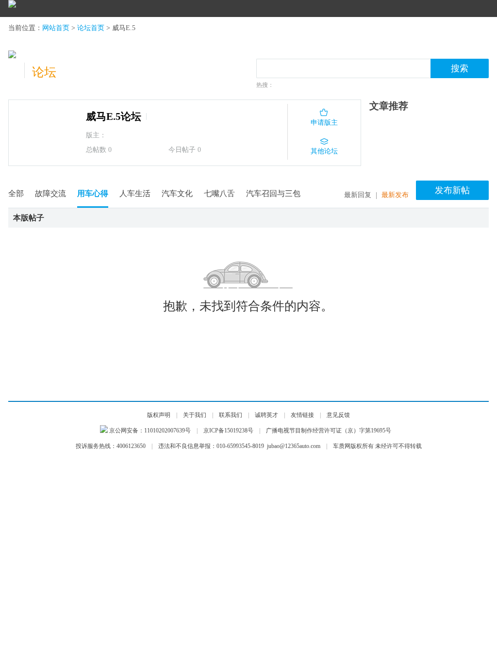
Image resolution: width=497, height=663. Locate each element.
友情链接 (302, 415)
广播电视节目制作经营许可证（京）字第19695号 (328, 430)
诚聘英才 (266, 415)
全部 (16, 193)
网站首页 (55, 28)
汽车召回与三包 (273, 193)
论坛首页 (90, 28)
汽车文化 (177, 193)
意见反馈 (338, 415)
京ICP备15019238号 (228, 430)
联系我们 (230, 415)
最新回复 (357, 195)
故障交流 (50, 193)
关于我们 (194, 415)
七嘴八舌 (219, 193)
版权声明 (158, 415)
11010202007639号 (167, 430)
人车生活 (134, 193)
